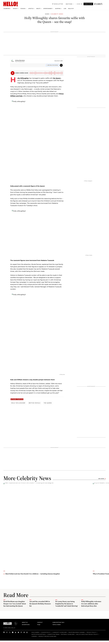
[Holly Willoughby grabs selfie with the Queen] (98, 4)
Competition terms (53, 634)
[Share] (61, 65)
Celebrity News (57, 14)
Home (47, 14)
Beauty (38, 8)
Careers (34, 636)
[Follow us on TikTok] (12, 632)
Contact (40, 622)
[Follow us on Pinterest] (21, 632)
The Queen (48, 403)
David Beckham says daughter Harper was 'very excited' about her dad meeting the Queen (14, 603)
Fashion (22, 8)
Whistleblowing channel (76, 632)
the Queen (57, 78)
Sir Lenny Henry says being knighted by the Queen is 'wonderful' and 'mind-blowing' (66, 603)
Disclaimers (35, 632)
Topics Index (57, 624)
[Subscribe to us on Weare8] (24, 632)
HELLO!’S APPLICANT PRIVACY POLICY (87, 634)
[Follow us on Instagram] (4, 632)
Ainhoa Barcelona (20, 60)
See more (101, 478)
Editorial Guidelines (67, 634)
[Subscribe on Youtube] (15, 632)
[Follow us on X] (9, 632)
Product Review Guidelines (47, 636)
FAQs (38, 624)
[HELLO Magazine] (10, 4)
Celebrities (6, 8)
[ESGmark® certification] (15, 623)
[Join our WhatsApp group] (27, 632)
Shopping (58, 8)
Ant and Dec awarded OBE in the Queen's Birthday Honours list (40, 603)
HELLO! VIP (71, 8)
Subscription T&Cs (58, 622)
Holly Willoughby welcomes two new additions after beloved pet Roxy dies (91, 603)
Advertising (26, 624)
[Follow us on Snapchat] (18, 632)
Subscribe (88, 4)
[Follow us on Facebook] (7, 632)
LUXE (65, 8)
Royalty (15, 8)
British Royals (34, 403)
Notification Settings (38, 634)
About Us (25, 622)
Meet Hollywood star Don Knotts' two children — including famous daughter (32, 574)
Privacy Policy (91, 632)
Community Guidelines (59, 632)
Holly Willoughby (23, 78)
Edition (69, 4)
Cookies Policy (46, 632)
